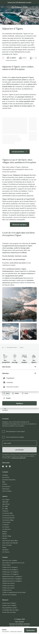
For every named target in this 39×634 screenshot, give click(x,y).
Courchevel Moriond (8, 518)
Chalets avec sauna (8, 585)
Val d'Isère (5, 550)
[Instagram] (3, 466)
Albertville (5, 502)
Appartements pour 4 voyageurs (12, 579)
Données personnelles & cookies (19, 626)
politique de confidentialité (19, 457)
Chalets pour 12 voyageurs (10, 574)
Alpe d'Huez (6, 504)
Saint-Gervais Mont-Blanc (10, 540)
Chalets (24, 58)
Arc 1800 (5, 508)
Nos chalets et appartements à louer (13, 563)
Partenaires (5, 489)
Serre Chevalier (7, 545)
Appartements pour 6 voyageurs (12, 581)
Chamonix (5, 511)
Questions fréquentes (8, 480)
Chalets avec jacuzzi (8, 583)
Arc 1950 (5, 506)
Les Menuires (6, 529)
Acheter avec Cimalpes (9, 605)
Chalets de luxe (7, 590)
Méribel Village (6, 536)
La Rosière (5, 524)
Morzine (4, 538)
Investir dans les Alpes (9, 612)
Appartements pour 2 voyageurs (12, 576)
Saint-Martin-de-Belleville (10, 543)
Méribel (4, 534)
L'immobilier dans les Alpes (10, 610)
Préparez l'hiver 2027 (19, 2)
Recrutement (6, 486)
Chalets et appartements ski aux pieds (14, 592)
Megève (4, 531)
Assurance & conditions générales (19, 624)
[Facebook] (6, 466)
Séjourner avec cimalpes (9, 560)
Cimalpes (5, 475)
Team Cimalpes (7, 491)
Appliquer (19, 403)
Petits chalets (6, 565)
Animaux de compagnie (9, 595)
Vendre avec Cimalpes (9, 603)
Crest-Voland (6, 522)
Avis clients (5, 477)
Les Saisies (5, 527)
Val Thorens (5, 552)
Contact (4, 484)
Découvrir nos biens (19, 224)
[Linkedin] (9, 466)
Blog (3, 482)
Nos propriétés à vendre (9, 608)
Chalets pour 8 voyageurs (10, 569)
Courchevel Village (8, 520)
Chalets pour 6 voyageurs (10, 567)
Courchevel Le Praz (8, 515)
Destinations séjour (12, 347)
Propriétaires (10, 378)
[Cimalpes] (19, 7)
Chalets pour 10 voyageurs (10, 572)
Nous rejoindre (19, 621)
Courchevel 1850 (7, 513)
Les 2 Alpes (5, 499)
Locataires (9, 382)
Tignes (21, 347)
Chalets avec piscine (8, 588)
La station (12, 58)
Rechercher (31, 630)
